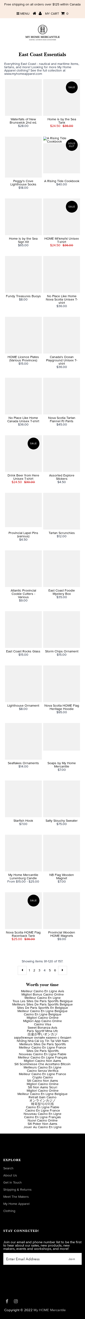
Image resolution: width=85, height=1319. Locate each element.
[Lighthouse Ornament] (23, 683)
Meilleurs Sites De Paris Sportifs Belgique (42, 1004)
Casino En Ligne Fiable (42, 1107)
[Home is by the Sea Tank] (61, 97)
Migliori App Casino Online (42, 1021)
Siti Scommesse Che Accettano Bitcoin (42, 1064)
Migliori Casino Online (43, 1017)
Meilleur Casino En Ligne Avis (42, 991)
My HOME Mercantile (50, 1310)
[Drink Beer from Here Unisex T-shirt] (23, 453)
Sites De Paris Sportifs (42, 1051)
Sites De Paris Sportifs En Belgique (42, 1007)
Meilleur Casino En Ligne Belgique (42, 1011)
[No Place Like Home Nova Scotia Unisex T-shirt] (61, 274)
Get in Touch (12, 1182)
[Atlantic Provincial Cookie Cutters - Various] (23, 568)
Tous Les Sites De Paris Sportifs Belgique (43, 1001)
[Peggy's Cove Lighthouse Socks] (23, 157)
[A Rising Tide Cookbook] (61, 155)
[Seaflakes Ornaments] (23, 741)
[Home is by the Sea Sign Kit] (23, 216)
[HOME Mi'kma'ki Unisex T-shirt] (61, 216)
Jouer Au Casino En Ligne (43, 1127)
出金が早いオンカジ (42, 1034)
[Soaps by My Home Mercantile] (61, 737)
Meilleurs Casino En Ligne (42, 1067)
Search (8, 1168)
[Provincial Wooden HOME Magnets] (61, 910)
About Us (10, 1175)
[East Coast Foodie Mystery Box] (61, 568)
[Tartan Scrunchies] (61, 511)
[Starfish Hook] (23, 799)
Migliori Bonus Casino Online (42, 994)
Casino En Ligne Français (42, 1117)
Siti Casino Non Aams (42, 1080)
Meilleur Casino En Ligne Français (42, 1057)
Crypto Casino (42, 1077)
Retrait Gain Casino (42, 1097)
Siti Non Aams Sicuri (42, 1087)
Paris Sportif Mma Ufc (42, 1031)
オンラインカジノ (42, 1100)
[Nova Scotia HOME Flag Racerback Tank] (23, 910)
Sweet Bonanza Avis (42, 1027)
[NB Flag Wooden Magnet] (61, 853)
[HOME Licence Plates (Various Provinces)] (23, 335)
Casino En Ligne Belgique (42, 1014)
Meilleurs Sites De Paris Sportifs (42, 1044)
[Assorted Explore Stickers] (61, 453)
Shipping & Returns (17, 1189)
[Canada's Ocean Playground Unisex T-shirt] (61, 335)
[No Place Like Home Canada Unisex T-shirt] (23, 396)
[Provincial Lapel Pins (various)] (23, 510)
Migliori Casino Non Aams (42, 1061)
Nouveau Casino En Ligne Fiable (42, 1054)
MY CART (56, 13)
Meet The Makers (16, 1196)
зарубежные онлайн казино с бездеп (42, 1037)
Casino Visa (42, 1024)
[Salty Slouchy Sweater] (61, 799)
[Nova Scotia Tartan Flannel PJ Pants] (61, 396)
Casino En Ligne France (42, 1110)
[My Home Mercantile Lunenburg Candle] (23, 853)
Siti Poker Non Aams (42, 1124)
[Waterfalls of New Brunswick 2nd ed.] (23, 97)
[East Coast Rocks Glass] (23, 629)
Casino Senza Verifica (42, 1070)
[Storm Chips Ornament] (61, 629)
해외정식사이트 (42, 1104)
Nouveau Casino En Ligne (42, 1114)
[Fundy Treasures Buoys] (23, 274)
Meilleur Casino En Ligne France (42, 1047)
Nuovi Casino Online (43, 1120)
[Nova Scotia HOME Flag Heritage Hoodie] (61, 683)
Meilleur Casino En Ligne (43, 998)
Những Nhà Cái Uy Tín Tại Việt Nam (42, 1041)
